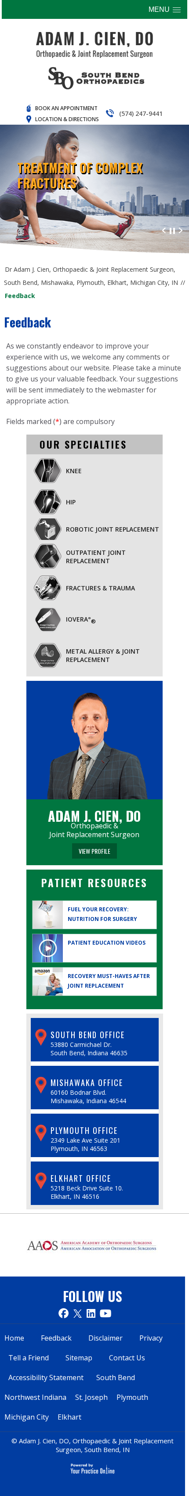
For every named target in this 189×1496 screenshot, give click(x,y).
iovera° (81, 620)
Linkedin (91, 1313)
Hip (71, 502)
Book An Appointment (66, 108)
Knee (74, 471)
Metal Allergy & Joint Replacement (103, 655)
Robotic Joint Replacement (112, 529)
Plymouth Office (84, 1130)
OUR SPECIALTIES (83, 444)
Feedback (56, 1338)
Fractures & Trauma (100, 588)
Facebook (63, 1313)
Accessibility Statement (46, 1377)
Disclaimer (105, 1338)
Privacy (151, 1338)
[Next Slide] (180, 230)
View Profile (94, 851)
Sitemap (78, 1358)
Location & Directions (67, 119)
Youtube (105, 1313)
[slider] (172, 230)
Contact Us (127, 1358)
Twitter (77, 1313)
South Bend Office (88, 1034)
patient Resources (94, 882)
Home (14, 1338)
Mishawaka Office (87, 1082)
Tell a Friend (28, 1358)
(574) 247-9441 (141, 113)
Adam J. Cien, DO (94, 816)
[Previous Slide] (164, 230)
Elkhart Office (81, 1178)
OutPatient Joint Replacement (96, 556)
